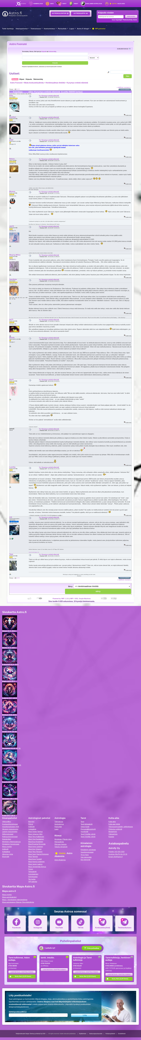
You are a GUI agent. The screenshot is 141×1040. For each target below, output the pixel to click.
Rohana (12, 159)
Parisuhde (62, 28)
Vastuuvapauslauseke (95, 1033)
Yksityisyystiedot (110, 1033)
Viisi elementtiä (86, 857)
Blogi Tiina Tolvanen (35, 852)
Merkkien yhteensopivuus (11, 842)
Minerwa (12, 191)
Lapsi (71, 28)
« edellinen (120, 87)
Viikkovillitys (6, 822)
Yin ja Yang (85, 855)
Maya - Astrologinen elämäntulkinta (14, 900)
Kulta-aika (118, 3)
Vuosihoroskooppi (87, 852)
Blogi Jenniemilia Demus (37, 867)
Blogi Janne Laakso (35, 864)
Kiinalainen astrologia (94, 3)
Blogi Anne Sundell (35, 859)
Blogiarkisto (113, 832)
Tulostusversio (125, 89)
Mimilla (11, 337)
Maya (52, 3)
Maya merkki (7, 847)
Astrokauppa (80, 13)
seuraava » (127, 87)
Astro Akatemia (60, 860)
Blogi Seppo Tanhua (35, 832)
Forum (30, 869)
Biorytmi (31, 822)
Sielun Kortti (85, 827)
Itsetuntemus (49, 28)
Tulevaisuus (36, 28)
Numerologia (38, 3)
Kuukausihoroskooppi (10, 824)
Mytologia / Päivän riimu (63, 839)
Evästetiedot (121, 1033)
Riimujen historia (60, 844)
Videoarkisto (113, 834)
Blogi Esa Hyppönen (35, 842)
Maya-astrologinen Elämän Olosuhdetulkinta (18, 902)
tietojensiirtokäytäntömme (19, 1007)
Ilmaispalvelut (22, 28)
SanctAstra (13, 279)
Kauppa (111, 837)
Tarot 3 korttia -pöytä (88, 837)
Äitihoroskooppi (7, 834)
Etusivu (23, 3)
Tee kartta (31, 879)
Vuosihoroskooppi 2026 (10, 827)
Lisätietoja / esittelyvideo (22, 972)
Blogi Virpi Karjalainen (36, 839)
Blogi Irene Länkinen (35, 847)
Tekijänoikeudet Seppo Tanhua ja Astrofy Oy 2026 (30, 1033)
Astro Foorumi (18, 44)
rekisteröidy (52, 51)
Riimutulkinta (59, 842)
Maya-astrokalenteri (9, 897)
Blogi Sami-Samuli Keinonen (38, 854)
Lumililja (12, 467)
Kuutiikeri (12, 117)
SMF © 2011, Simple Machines (80, 598)
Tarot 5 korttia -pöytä (88, 834)
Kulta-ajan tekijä (114, 824)
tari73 (11, 319)
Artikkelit (5, 849)
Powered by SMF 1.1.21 (61, 598)
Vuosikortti (84, 832)
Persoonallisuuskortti (88, 829)
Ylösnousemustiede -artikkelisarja (121, 827)
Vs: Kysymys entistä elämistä (49, 95)
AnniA (11, 379)
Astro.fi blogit (83, 28)
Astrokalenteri (59, 13)
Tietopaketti (32, 872)
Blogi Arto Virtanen (35, 849)
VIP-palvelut (100, 28)
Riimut (76, 3)
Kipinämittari (6, 839)
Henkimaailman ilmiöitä (55, 83)
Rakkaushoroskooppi (10, 837)
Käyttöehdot (82, 1033)
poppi (11, 140)
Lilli (10, 517)
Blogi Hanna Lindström (36, 862)
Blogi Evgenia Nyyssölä (36, 844)
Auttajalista (6, 852)
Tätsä (11, 554)
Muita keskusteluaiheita (34, 83)
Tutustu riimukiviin (61, 847)
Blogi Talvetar (33, 857)
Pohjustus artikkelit (115, 829)
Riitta (11, 95)
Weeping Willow (14, 255)
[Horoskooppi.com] (12, 539)
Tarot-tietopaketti (86, 824)
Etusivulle (5, 857)
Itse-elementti (85, 860)
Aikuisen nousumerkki (10, 829)
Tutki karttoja (8, 28)
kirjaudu (43, 51)
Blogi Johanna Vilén (35, 834)
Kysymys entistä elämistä (77, 83)
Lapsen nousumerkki (9, 832)
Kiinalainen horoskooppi (10, 844)
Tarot (64, 3)
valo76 (11, 226)
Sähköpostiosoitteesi (18, 1012)
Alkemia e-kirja (7, 854)
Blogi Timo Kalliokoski (36, 837)
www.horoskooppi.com (34, 552)
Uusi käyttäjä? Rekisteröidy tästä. (124, 20)
